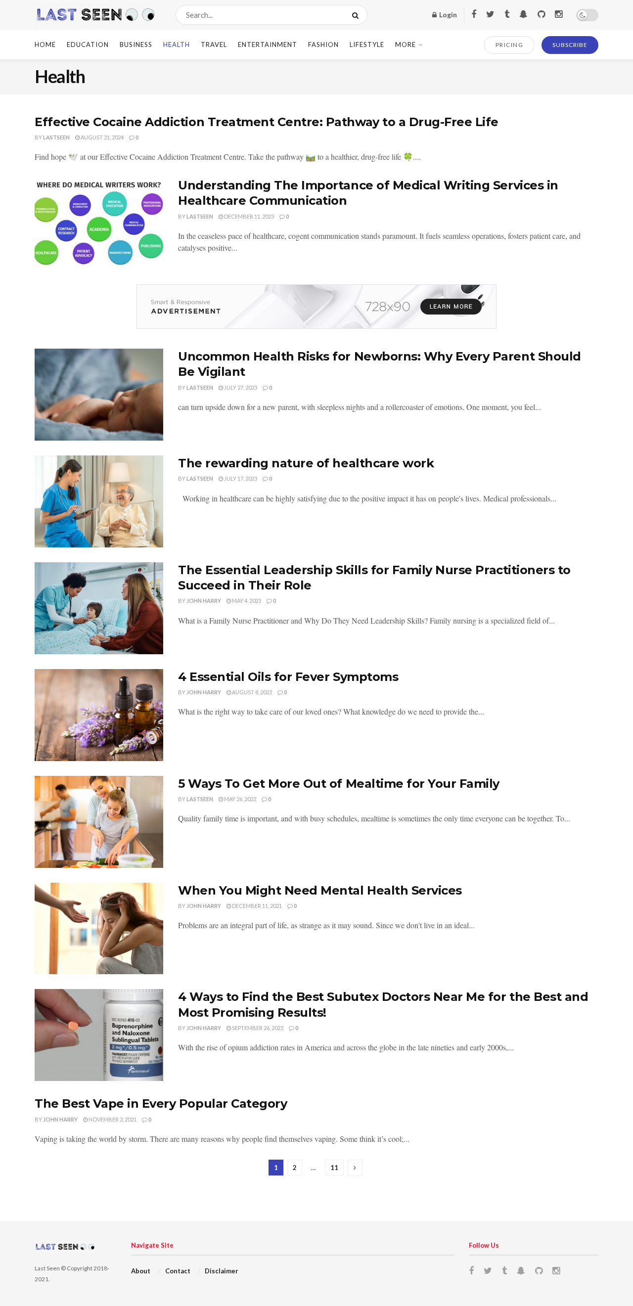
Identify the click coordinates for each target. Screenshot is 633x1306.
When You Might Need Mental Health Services (320, 890)
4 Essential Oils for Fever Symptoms (288, 677)
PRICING (510, 44)
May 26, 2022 (239, 799)
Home (45, 44)
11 (334, 1167)
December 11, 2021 (256, 905)
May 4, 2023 (246, 600)
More (405, 44)
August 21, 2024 (102, 137)
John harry (203, 600)
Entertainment (267, 44)
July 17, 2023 (240, 478)
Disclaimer (221, 1271)
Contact (177, 1271)
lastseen (56, 137)
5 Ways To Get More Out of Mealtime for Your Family (338, 783)
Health (176, 44)
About (140, 1271)
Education (88, 44)
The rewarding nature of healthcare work (306, 463)
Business (136, 44)
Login (447, 14)
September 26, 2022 (257, 1028)
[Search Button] (357, 15)
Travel (214, 44)
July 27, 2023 (240, 387)
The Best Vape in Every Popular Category (161, 1103)
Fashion (323, 44)
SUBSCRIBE (570, 44)
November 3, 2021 (112, 1119)
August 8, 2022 (251, 692)
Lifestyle (367, 44)
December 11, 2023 (248, 216)
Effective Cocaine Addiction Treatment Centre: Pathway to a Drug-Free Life (266, 122)
